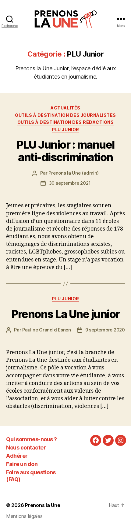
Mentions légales (24, 516)
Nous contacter (26, 447)
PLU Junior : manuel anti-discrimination (65, 151)
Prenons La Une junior (65, 314)
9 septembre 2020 (105, 330)
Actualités (65, 107)
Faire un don (21, 464)
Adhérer (17, 456)
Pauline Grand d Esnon (46, 330)
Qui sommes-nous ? (31, 439)
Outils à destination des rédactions (65, 122)
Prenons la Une (42, 505)
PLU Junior (65, 129)
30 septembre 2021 (70, 183)
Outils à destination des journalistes (65, 115)
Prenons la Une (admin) (73, 173)
